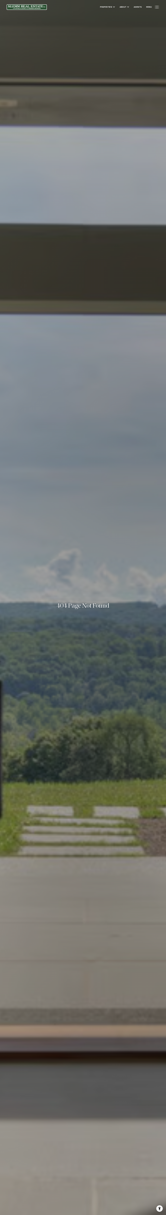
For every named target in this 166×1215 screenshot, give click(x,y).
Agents (138, 7)
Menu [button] (149, 7)
